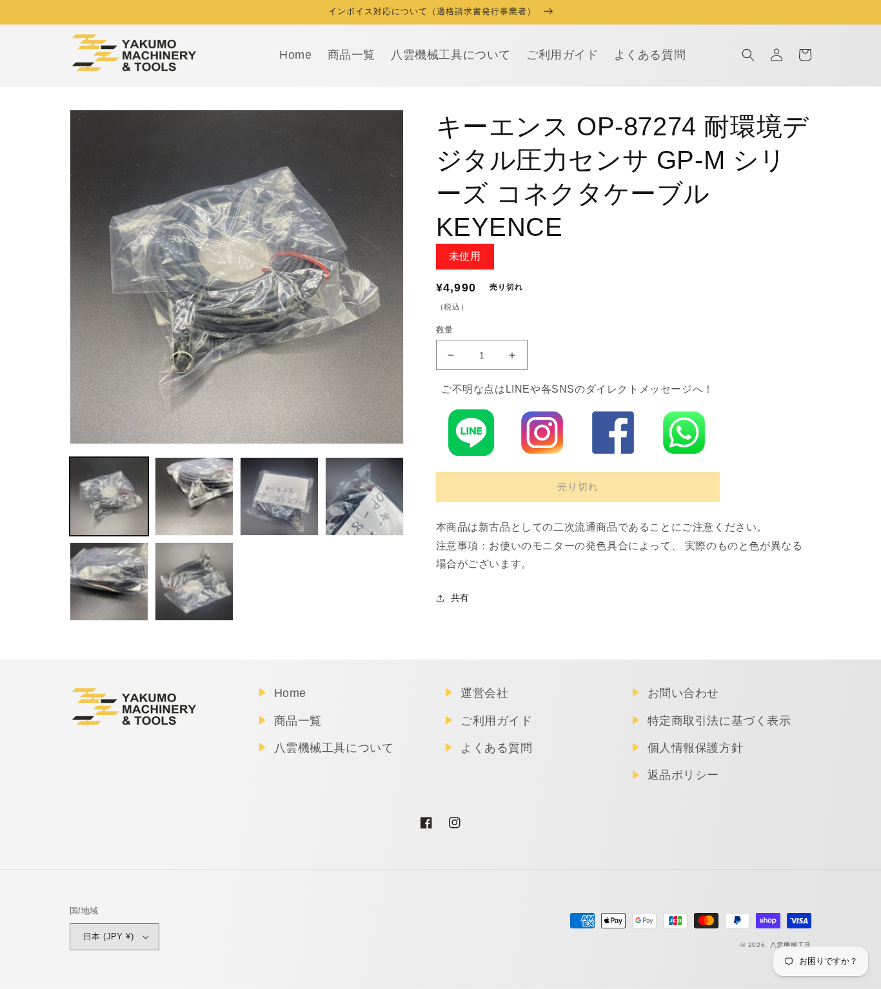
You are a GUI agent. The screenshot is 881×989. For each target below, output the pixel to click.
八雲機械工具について (334, 747)
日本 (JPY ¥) (108, 936)
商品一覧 (298, 720)
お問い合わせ (684, 693)
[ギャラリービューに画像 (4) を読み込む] (364, 496)
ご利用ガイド (496, 720)
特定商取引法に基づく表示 (719, 720)
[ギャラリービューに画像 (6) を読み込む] (194, 581)
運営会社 (484, 693)
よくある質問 (496, 747)
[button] (748, 55)
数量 (444, 330)
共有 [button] (460, 597)
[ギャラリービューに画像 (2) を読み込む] (194, 496)
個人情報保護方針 (696, 747)
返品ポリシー (684, 775)
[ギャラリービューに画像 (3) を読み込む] (279, 496)
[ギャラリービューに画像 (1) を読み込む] (109, 496)
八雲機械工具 (790, 944)
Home (290, 693)
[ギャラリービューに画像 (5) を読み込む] (109, 581)
